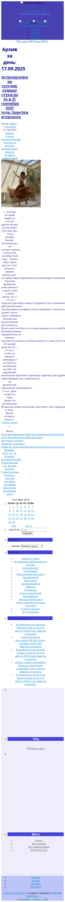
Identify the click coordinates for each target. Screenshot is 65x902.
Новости (10, 151)
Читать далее (10, 424)
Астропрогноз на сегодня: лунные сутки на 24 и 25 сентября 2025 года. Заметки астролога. (14, 97)
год (4, 465)
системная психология (9, 486)
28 (32, 518)
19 (25, 514)
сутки (10, 494)
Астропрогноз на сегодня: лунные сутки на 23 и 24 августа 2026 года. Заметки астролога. (30, 654)
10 (17, 510)
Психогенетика (10, 472)
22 (9, 518)
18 (21, 514)
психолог (9, 475)
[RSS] (47, 21)
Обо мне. (36, 35)
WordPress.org (38, 850)
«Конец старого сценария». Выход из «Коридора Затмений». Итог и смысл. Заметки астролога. (30, 667)
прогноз (9, 468)
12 (25, 510)
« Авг (13, 525)
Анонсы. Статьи (9, 134)
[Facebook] (26, 21)
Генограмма (30, 571)
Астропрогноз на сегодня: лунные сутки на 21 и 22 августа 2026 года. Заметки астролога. (30, 679)
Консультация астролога (30, 574)
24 (10, 453)
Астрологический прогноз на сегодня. (11, 142)
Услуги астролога (30, 608)
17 (17, 514)
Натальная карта (30, 583)
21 (32, 514)
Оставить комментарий (9, 156)
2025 (5, 453)
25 (14, 453)
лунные (12, 465)
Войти (38, 840)
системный (9, 490)
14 (32, 510)
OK (27, 533)
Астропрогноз (9, 148)
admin (12, 123)
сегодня (9, 478)
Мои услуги (30, 580)
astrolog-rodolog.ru (35, 10)
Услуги (35, 31)
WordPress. (32, 896)
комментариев (39, 846)
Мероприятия (30, 577)
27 (28, 518)
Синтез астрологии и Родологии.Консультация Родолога (30, 602)
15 (9, 514)
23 (13, 518)
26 (25, 518)
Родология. (30, 589)
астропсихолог (9, 462)
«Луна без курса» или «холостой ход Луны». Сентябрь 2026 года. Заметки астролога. (30, 642)
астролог (9, 456)
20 (28, 514)
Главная (35, 28)
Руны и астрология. (30, 593)
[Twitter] (38, 21)
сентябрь (9, 481)
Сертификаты (30, 596)
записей (39, 843)
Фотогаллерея (30, 611)
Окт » (29, 525)
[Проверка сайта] (35, 748)
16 (13, 514)
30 (13, 522)
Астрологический (11, 459)
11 (21, 510)
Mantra (55, 892)
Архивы (16, 545)
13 (28, 510)
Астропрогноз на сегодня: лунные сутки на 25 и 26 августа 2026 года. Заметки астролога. (30, 629)
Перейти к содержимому (32, 25)
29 (9, 522)
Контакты (35, 38)
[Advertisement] (35, 714)
